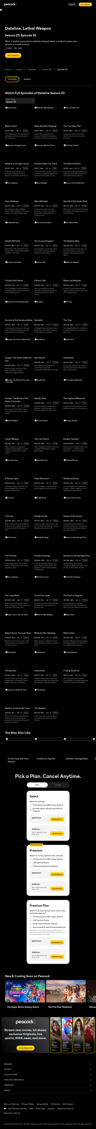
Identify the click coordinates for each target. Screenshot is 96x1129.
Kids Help (40, 1108)
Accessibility (42, 1104)
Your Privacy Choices (17, 1109)
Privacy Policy (28, 1104)
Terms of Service (11, 1104)
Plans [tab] (37, 785)
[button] (25, 991)
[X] (82, 1115)
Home (7, 69)
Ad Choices (68, 1104)
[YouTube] (82, 1108)
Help (31, 1108)
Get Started (85, 4)
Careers (51, 1108)
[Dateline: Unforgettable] (78, 747)
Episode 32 (63, 69)
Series (19, 69)
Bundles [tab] (58, 785)
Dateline (32, 69)
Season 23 (47, 69)
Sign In (72, 4)
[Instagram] (88, 1108)
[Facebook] (82, 1101)
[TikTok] (88, 1101)
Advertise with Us (65, 1108)
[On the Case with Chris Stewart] (20, 747)
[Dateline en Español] (49, 747)
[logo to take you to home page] (10, 4)
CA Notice (55, 1104)
